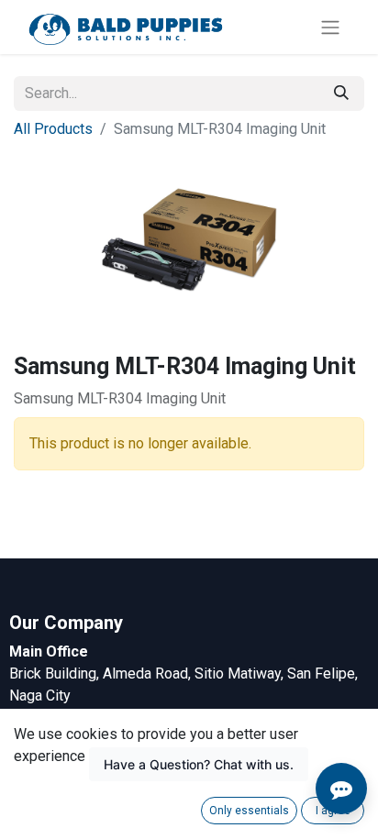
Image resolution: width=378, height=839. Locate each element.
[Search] (341, 93)
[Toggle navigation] (330, 27)
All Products (53, 129)
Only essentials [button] (249, 810)
